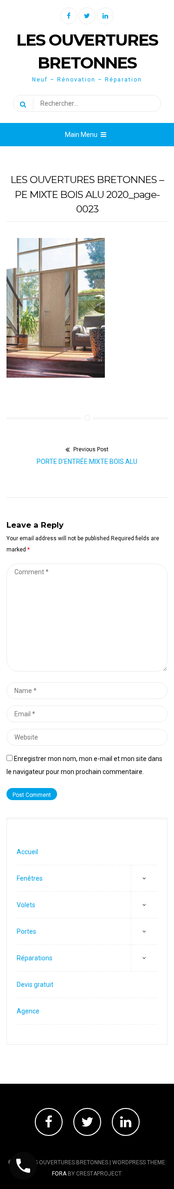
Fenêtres (30, 878)
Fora (59, 1173)
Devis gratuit (35, 984)
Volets (26, 905)
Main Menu (81, 134)
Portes (26, 931)
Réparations (34, 958)
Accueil (27, 852)
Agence (28, 1011)
